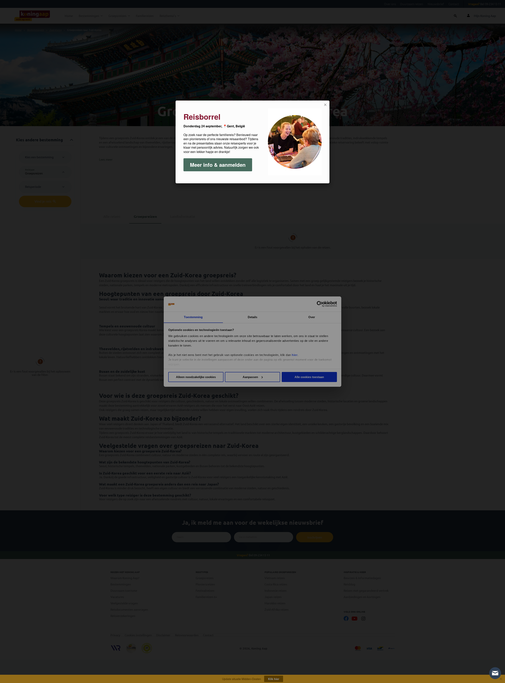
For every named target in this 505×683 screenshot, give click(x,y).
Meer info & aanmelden (218, 164)
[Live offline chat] (495, 673)
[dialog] (252, 142)
